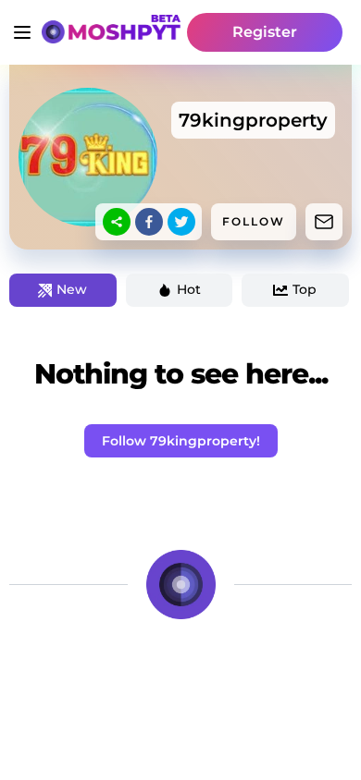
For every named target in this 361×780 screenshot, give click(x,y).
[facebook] (149, 222)
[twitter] (181, 222)
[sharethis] (117, 222)
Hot (189, 289)
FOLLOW (253, 221)
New (71, 289)
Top (305, 289)
